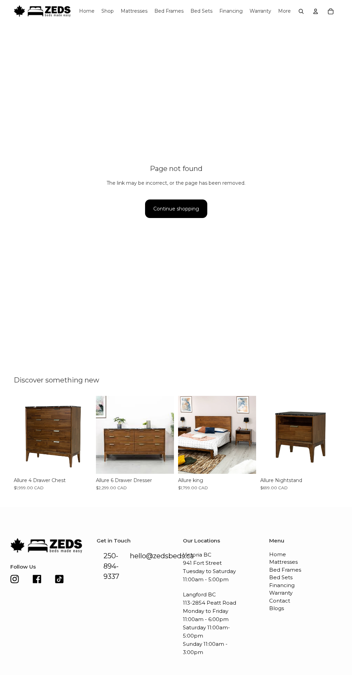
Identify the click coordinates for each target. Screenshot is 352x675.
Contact (279, 600)
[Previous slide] (19, 435)
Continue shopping (176, 209)
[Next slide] (86, 435)
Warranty (281, 593)
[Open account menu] (315, 11)
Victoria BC (197, 554)
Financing (282, 585)
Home (277, 554)
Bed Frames (285, 570)
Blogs (276, 608)
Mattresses (283, 562)
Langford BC (199, 594)
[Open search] (301, 11)
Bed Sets (281, 577)
